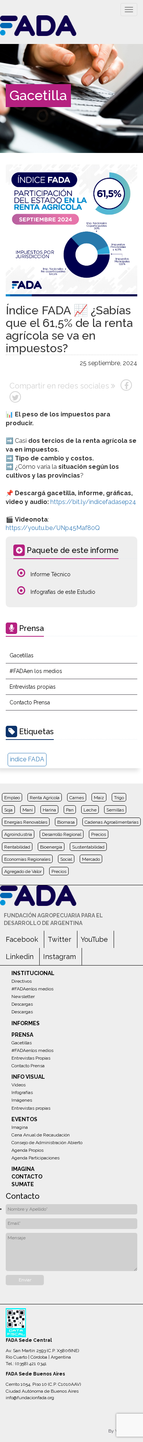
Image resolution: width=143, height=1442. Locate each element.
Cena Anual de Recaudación (40, 1135)
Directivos (21, 981)
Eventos (24, 1119)
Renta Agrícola (44, 797)
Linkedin (20, 957)
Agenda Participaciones (35, 1158)
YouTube (94, 939)
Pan (70, 810)
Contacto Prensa (30, 702)
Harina (49, 810)
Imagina (19, 1127)
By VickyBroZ (122, 1431)
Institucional (33, 973)
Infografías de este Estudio (62, 592)
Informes (25, 1023)
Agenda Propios (27, 1150)
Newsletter (23, 996)
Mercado (91, 859)
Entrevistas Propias (30, 1058)
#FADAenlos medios (32, 989)
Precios (98, 834)
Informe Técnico (50, 574)
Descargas (22, 1004)
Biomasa (66, 822)
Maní (27, 810)
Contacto (26, 1177)
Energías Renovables (25, 822)
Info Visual (28, 1077)
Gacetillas (22, 655)
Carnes (76, 797)
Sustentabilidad (88, 847)
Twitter (59, 939)
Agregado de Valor (23, 871)
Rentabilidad (17, 847)
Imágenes (21, 1100)
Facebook (22, 939)
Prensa (22, 1035)
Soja (8, 810)
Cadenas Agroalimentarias (111, 822)
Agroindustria (18, 834)
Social (66, 859)
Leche (90, 810)
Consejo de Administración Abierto (46, 1142)
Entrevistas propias (33, 687)
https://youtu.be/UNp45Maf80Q (53, 528)
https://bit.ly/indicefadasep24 (93, 502)
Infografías (22, 1092)
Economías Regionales (27, 859)
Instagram (59, 957)
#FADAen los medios (36, 671)
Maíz (99, 797)
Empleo (12, 797)
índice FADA (27, 759)
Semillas (115, 810)
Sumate (22, 1184)
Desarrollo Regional (61, 834)
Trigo (119, 797)
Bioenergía (51, 847)
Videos (18, 1085)
